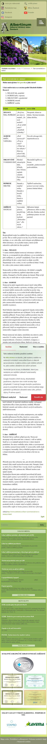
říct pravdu (21, 82)
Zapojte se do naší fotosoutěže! (11, 628)
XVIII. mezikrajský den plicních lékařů (14, 605)
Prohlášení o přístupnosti (19, 739)
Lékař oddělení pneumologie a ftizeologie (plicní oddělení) (20, 552)
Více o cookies (38, 347)
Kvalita (19, 68)
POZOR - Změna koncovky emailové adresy (16, 635)
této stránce (10, 358)
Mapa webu (5, 739)
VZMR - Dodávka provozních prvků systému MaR (18, 616)
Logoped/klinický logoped (10, 577)
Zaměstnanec (26, 68)
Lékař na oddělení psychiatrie (11, 543)
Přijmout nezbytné (8, 397)
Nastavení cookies (23, 742)
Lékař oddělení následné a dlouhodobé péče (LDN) (18, 535)
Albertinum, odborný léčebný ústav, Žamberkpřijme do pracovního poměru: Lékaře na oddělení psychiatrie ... (20, 546)
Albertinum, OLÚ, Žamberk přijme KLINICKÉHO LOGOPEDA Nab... (22, 580)
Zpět (42, 517)
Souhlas (8, 347)
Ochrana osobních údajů (37, 739)
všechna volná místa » (23, 595)
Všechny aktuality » (23, 645)
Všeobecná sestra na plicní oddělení (13, 569)
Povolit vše (38, 397)
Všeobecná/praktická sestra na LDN (13, 560)
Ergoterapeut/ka (7, 586)
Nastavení (23, 347)
